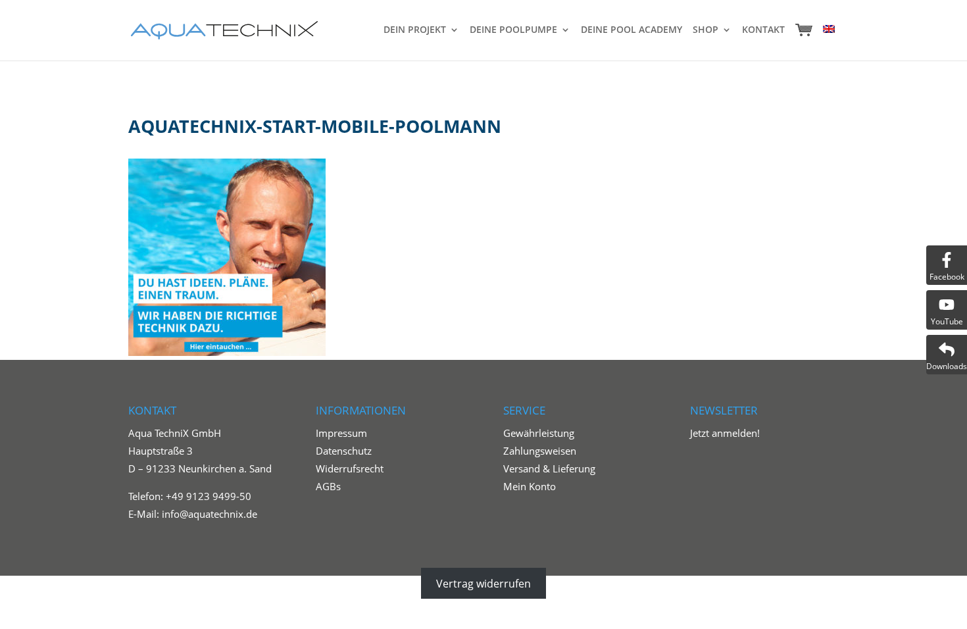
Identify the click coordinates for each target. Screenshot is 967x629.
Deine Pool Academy (631, 30)
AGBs (328, 486)
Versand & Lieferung (549, 468)
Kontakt (763, 30)
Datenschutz (344, 450)
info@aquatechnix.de (209, 513)
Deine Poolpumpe (513, 30)
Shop (705, 30)
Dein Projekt (415, 30)
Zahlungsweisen (539, 450)
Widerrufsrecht (350, 468)
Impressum (341, 433)
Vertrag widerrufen (483, 583)
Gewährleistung (538, 433)
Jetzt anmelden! (725, 433)
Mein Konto (529, 486)
